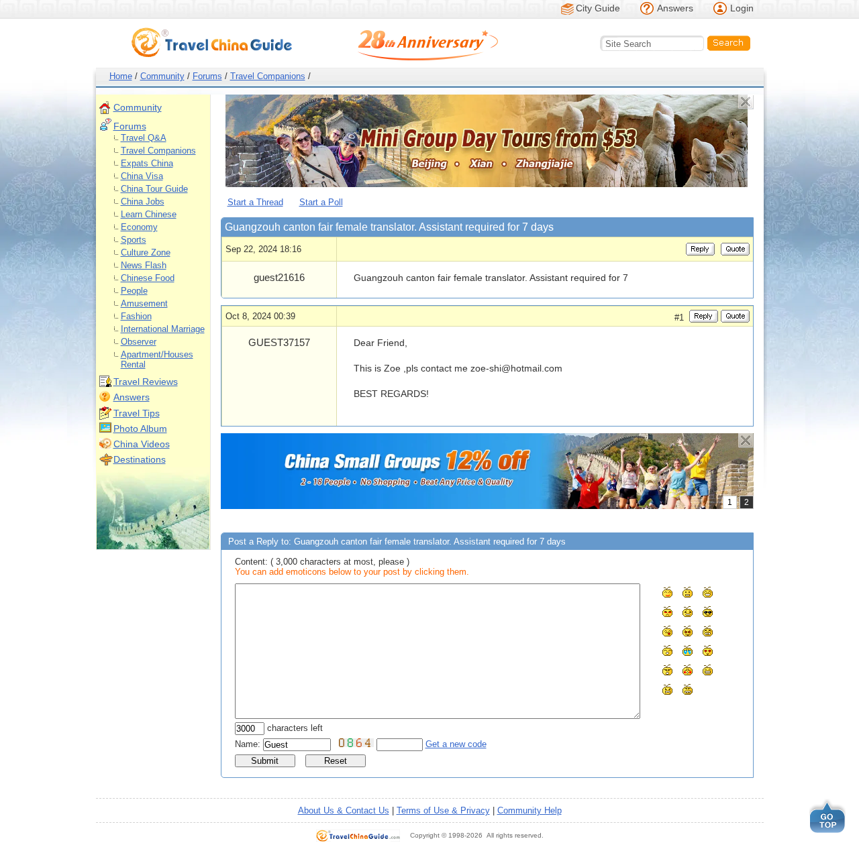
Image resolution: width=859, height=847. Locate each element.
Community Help (529, 810)
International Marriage (163, 329)
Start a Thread (255, 202)
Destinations (139, 459)
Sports (133, 240)
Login (742, 8)
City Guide (598, 8)
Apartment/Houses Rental (157, 359)
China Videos (141, 444)
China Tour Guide (154, 189)
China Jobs (142, 201)
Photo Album (140, 428)
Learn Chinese (148, 214)
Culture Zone (145, 252)
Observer (138, 342)
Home (120, 76)
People (134, 291)
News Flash (143, 265)
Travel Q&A (143, 138)
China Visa (142, 176)
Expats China (147, 163)
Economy (139, 227)
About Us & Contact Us (343, 810)
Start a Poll (321, 202)
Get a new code (456, 744)
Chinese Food (147, 278)
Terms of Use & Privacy (443, 810)
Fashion (136, 316)
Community (162, 76)
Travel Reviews (145, 381)
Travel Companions (267, 76)
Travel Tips (136, 413)
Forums (207, 76)
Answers (675, 8)
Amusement (144, 303)
